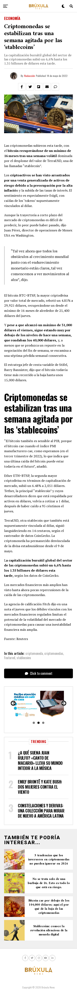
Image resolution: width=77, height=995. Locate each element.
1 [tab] (34, 723)
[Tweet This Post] (30, 86)
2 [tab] (38, 723)
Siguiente (63, 703)
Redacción (29, 75)
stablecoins (24, 657)
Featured (9, 657)
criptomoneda (34, 653)
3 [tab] (43, 723)
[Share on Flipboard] (38, 86)
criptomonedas (53, 653)
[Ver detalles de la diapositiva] (38, 705)
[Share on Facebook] (21, 86)
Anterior (13, 703)
